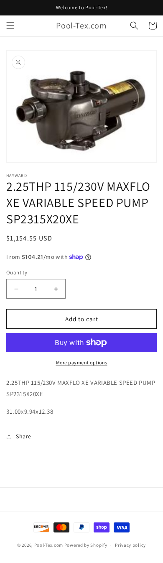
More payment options (81, 362)
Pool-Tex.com (48, 545)
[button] (10, 25)
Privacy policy (130, 545)
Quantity (16, 272)
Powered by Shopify (85, 545)
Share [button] (23, 436)
